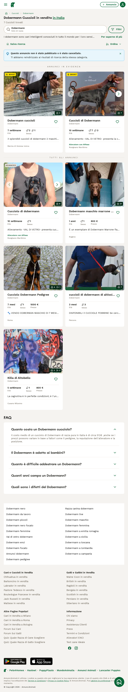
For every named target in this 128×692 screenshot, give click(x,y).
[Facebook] (69, 648)
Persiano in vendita (77, 598)
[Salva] (56, 122)
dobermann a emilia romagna (81, 531)
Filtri (118, 29)
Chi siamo (72, 615)
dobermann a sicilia (76, 536)
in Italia (58, 18)
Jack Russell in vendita (17, 598)
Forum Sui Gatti (12, 633)
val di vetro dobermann (19, 536)
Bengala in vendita (76, 590)
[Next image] (119, 94)
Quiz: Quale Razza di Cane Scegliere (24, 637)
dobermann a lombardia (78, 548)
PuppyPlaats (46, 670)
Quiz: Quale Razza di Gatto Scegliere (24, 642)
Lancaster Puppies (109, 670)
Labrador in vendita (15, 585)
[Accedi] (123, 4)
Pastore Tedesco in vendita (19, 590)
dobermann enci (15, 542)
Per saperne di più (111, 36)
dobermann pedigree (18, 559)
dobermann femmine (18, 531)
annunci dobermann (17, 553)
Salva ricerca (17, 44)
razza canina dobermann (79, 508)
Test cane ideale (75, 642)
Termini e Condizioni (77, 633)
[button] (94, 94)
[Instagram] (76, 648)
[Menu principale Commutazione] (5, 4)
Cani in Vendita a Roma (17, 620)
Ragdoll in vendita (76, 585)
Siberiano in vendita (77, 603)
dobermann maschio (77, 519)
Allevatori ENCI (75, 637)
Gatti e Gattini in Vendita (80, 572)
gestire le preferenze (100, 681)
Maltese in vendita (14, 603)
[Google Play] (15, 661)
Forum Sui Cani (12, 629)
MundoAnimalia (65, 670)
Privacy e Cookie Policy (58, 681)
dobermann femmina (77, 525)
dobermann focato (16, 548)
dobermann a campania (78, 553)
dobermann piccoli (16, 519)
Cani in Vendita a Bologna (18, 624)
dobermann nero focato (19, 525)
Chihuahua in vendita (15, 577)
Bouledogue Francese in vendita (22, 594)
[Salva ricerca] (119, 682)
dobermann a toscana (77, 542)
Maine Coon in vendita (79, 577)
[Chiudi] (120, 53)
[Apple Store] (41, 661)
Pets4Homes (16, 670)
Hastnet (31, 670)
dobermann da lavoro (18, 514)
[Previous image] (71, 94)
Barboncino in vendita (16, 581)
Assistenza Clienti (76, 624)
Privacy (70, 620)
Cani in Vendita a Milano (17, 615)
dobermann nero (15, 508)
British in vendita (76, 581)
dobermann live (74, 514)
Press (69, 629)
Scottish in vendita (77, 594)
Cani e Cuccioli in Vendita (18, 572)
